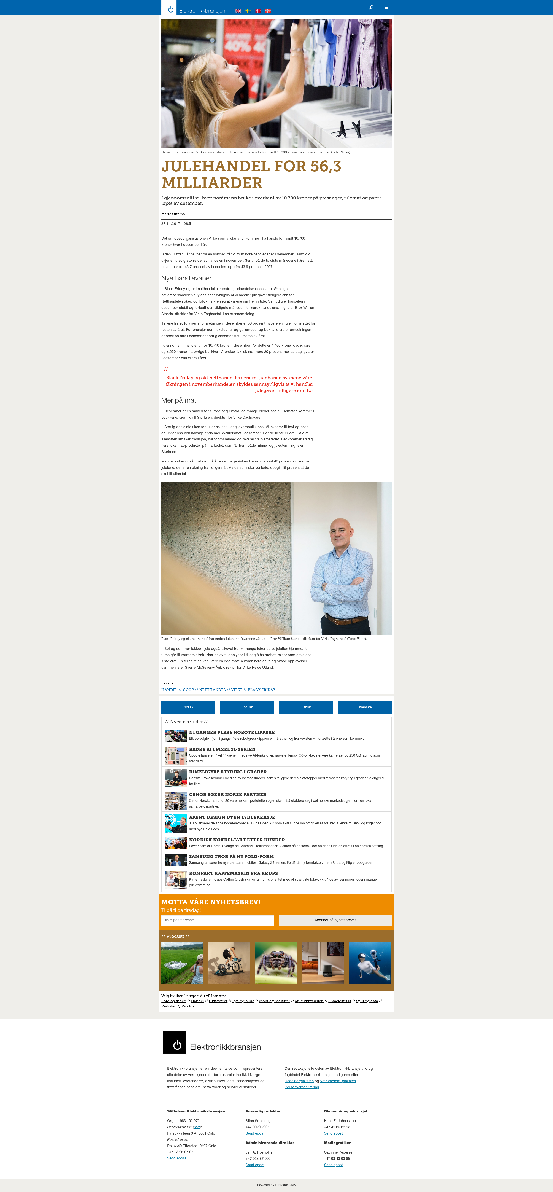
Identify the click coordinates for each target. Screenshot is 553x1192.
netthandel (212, 690)
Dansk (306, 707)
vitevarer (219, 1001)
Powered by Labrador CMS (276, 1185)
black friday (261, 690)
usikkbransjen (311, 1001)
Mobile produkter (274, 1001)
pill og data (368, 1001)
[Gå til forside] (192, 7)
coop (188, 690)
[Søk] (371, 7)
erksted (170, 1006)
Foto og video (173, 1001)
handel (169, 690)
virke (236, 690)
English (247, 707)
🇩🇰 (258, 11)
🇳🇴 (268, 11)
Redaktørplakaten (299, 1081)
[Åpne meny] (386, 7)
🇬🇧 (238, 11)
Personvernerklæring (302, 1087)
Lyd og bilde (243, 1001)
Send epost (176, 1158)
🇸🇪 (248, 11)
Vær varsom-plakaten (338, 1081)
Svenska (365, 707)
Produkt (188, 1006)
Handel (197, 1001)
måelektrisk (341, 1001)
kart (197, 1127)
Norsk (188, 707)
